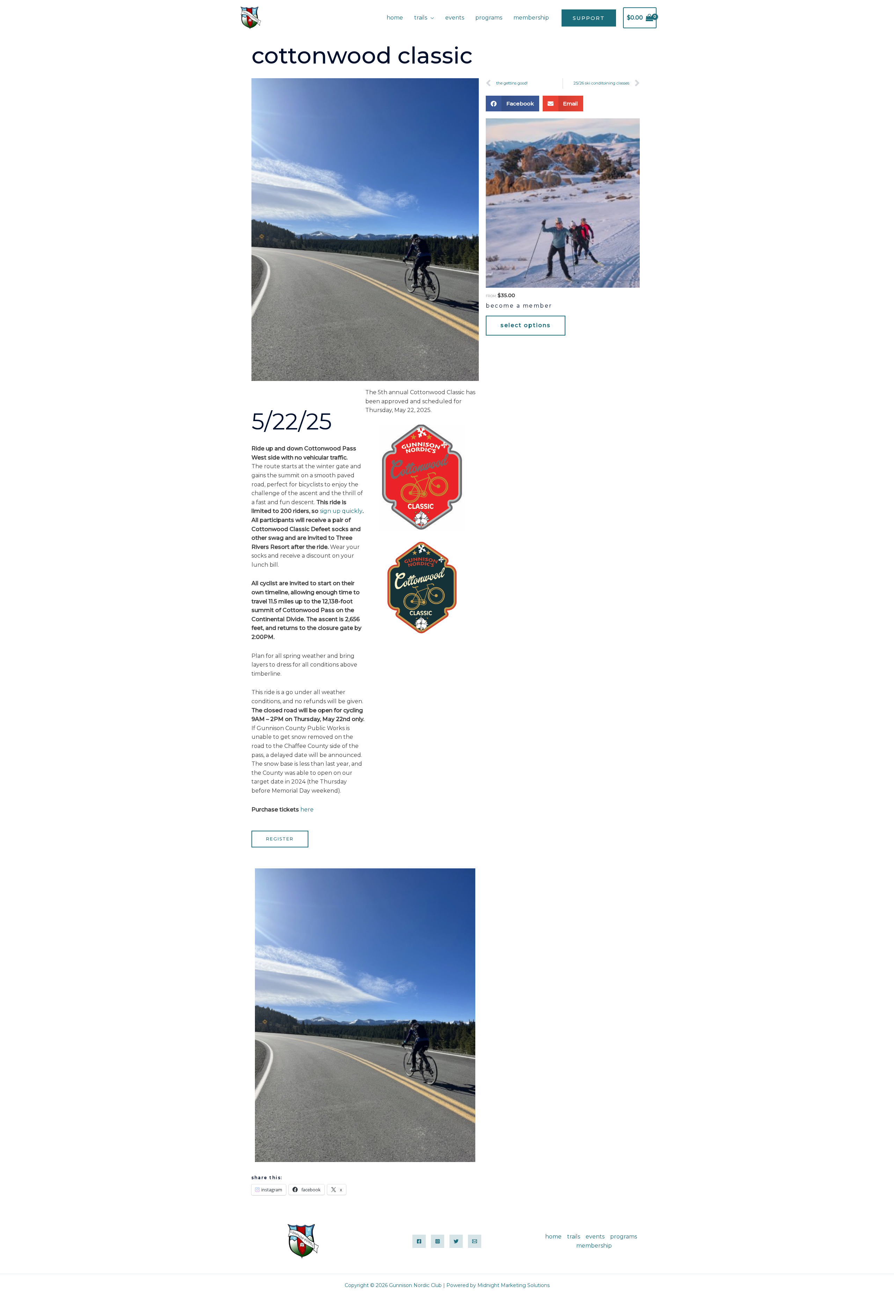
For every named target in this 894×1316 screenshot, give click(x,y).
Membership (531, 17)
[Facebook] (419, 1241)
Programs (488, 17)
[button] (589, 18)
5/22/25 (291, 421)
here (307, 809)
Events (454, 17)
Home (395, 17)
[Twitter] (456, 1241)
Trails (420, 17)
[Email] (474, 1241)
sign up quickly (341, 511)
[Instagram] (437, 1241)
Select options (525, 325)
